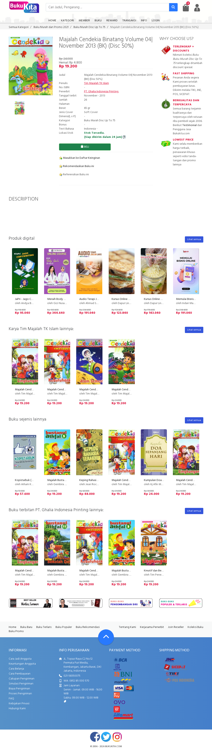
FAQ (11, 698)
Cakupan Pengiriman (21, 678)
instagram (117, 737)
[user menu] (197, 7)
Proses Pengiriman (20, 693)
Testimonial (189, 125)
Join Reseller (176, 627)
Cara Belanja (16, 668)
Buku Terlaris (44, 627)
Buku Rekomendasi (88, 627)
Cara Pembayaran (19, 673)
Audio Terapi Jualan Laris (94, 299)
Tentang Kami (127, 627)
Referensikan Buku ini (75, 174)
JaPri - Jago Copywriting (30, 299)
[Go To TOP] (106, 637)
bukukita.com (113, 746)
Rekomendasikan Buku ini (78, 166)
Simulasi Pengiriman (21, 683)
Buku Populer (63, 627)
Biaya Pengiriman (19, 688)
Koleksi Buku (195, 627)
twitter (106, 737)
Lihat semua (194, 239)
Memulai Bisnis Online (189, 299)
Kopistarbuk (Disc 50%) (29, 480)
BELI (86, 146)
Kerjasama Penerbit (152, 627)
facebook (95, 737)
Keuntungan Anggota (22, 663)
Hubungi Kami (17, 708)
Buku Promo (16, 631)
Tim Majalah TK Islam (96, 83)
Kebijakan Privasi (19, 703)
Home (12, 627)
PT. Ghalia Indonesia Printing (101, 91)
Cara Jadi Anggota (20, 658)
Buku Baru (26, 627)
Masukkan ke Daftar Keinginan (81, 158)
